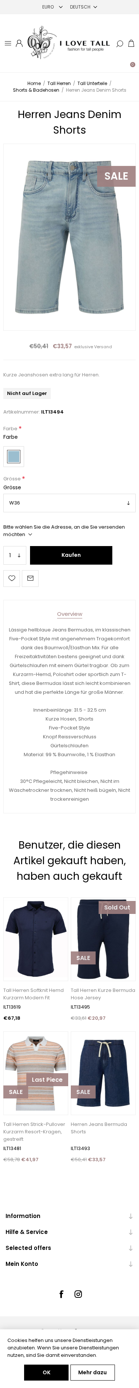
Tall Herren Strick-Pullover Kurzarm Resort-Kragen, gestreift (34, 1132)
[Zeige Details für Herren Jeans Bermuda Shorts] (103, 1073)
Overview (69, 614)
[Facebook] (61, 1294)
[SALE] (83, 980)
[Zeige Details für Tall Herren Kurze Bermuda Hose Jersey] (103, 939)
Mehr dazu (92, 1372)
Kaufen (71, 555)
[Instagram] (78, 1294)
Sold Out (117, 907)
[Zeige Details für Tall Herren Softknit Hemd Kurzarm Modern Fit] (36, 939)
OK (46, 1372)
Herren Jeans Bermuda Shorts (99, 1128)
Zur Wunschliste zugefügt (11, 578)
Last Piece (47, 1079)
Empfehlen (30, 578)
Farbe (11, 428)
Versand (103, 347)
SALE (116, 176)
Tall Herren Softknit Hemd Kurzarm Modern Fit (33, 994)
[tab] (69, 614)
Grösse (12, 479)
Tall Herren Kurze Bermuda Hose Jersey (103, 994)
